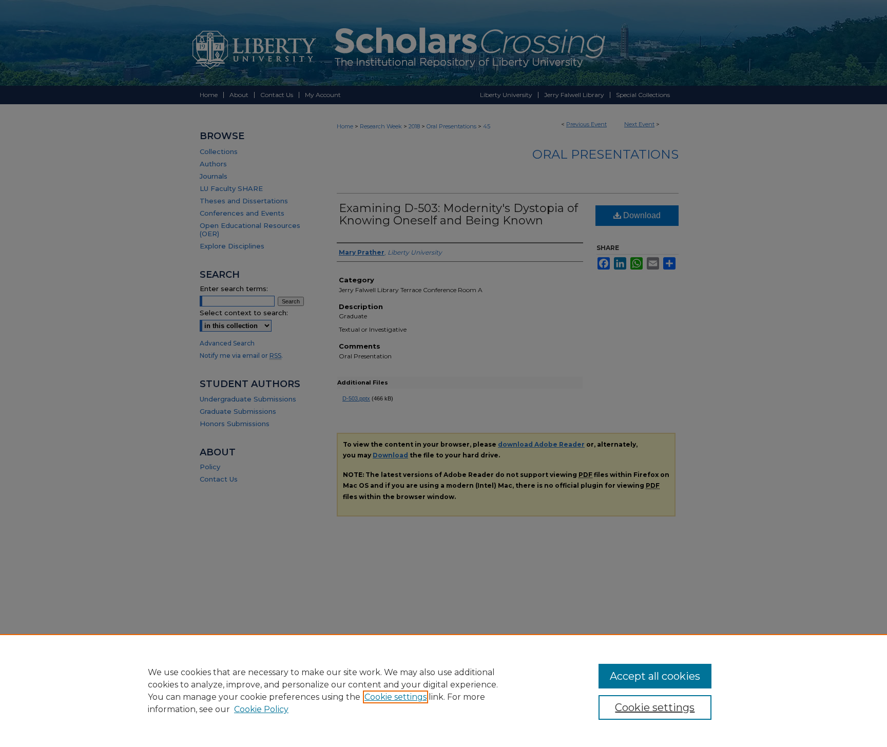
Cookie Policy (261, 709)
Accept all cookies (655, 676)
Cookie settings (395, 697)
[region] (443, 690)
